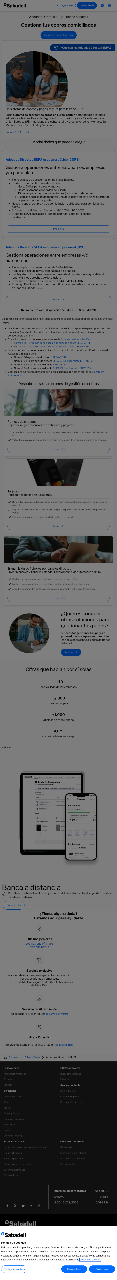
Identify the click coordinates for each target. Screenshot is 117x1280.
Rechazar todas (74, 1269)
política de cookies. (90, 1259)
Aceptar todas (102, 1269)
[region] (58, 1253)
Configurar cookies (14, 1269)
